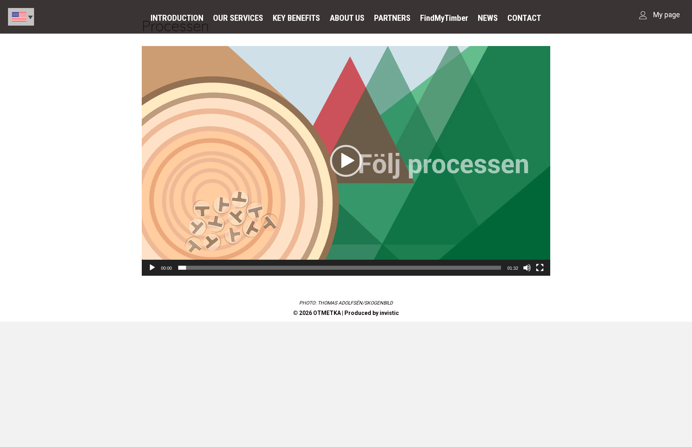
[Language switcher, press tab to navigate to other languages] (21, 17)
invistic (389, 313)
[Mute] (527, 268)
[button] (346, 161)
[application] (346, 161)
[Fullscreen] (540, 268)
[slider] (339, 268)
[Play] (152, 268)
